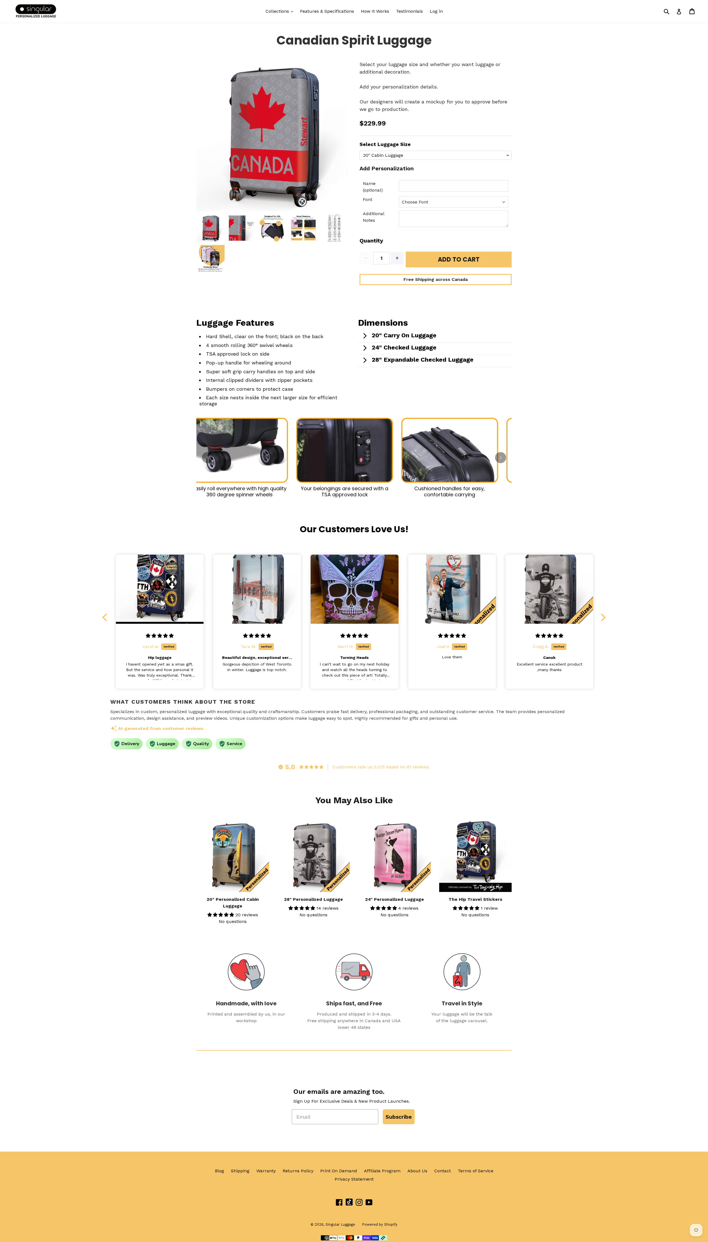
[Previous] (207, 457)
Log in (436, 11)
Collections (278, 11)
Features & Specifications (327, 11)
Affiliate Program (382, 1170)
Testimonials (409, 11)
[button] (106, 617)
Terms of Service (475, 1170)
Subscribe (399, 1116)
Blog (219, 1170)
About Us (417, 1170)
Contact (442, 1170)
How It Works (375, 11)
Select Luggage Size (385, 144)
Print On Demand (338, 1170)
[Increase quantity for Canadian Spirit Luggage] (397, 258)
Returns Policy (298, 1170)
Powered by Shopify (379, 1224)
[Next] (500, 457)
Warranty (266, 1170)
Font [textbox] (367, 199)
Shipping (240, 1170)
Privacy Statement (354, 1179)
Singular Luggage (340, 1224)
